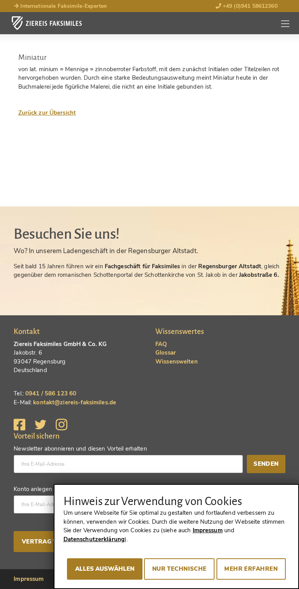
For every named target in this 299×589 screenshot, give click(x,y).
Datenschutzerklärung (94, 539)
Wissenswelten (176, 361)
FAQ (161, 344)
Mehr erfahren (251, 569)
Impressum (29, 579)
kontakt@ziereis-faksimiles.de (74, 402)
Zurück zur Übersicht (47, 113)
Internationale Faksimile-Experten (63, 6)
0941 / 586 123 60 (50, 393)
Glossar (165, 353)
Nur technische (179, 569)
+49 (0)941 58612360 (249, 6)
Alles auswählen (104, 569)
